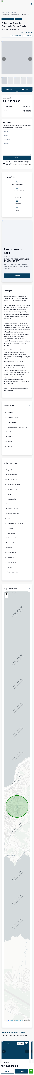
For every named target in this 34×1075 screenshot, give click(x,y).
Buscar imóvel (12, 12)
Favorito (29, 35)
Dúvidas (7, 1071)
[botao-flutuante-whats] (31, 1071)
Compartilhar (17, 35)
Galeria (10, 89)
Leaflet (11, 1020)
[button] (4, 59)
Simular (17, 276)
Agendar (21, 1071)
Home (3, 12)
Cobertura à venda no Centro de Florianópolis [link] (15, 15)
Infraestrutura (9, 406)
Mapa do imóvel (10, 589)
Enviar (17, 158)
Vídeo (26, 89)
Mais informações (11, 463)
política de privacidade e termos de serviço (18, 165)
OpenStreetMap (19, 1020)
